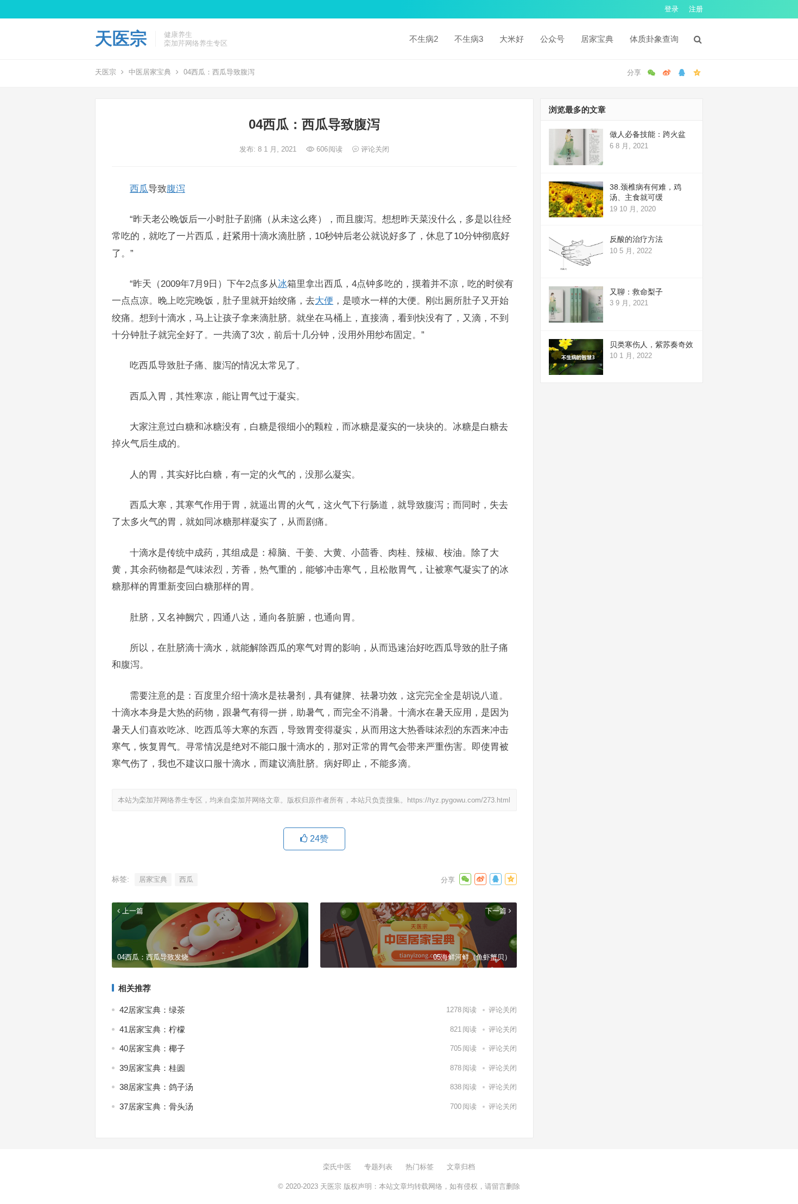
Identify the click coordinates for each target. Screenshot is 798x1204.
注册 (696, 9)
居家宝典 (597, 38)
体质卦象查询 (654, 38)
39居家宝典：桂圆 (152, 1068)
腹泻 (176, 188)
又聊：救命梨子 (636, 291)
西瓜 (139, 188)
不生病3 (468, 38)
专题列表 (378, 1167)
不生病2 (423, 38)
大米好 (511, 38)
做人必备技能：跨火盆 (648, 134)
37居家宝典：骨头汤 (156, 1106)
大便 (324, 300)
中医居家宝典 (150, 72)
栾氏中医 (337, 1167)
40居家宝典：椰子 (152, 1048)
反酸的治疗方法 (636, 239)
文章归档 (461, 1167)
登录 (671, 9)
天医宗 (121, 38)
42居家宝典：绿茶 (152, 1009)
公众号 (552, 38)
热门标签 (420, 1167)
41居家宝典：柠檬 (152, 1029)
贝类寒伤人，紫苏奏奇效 (651, 344)
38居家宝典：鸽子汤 (156, 1087)
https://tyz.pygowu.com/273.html (458, 800)
